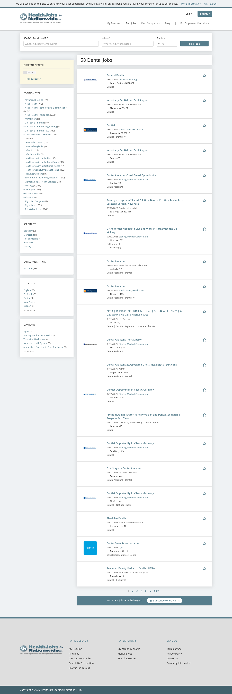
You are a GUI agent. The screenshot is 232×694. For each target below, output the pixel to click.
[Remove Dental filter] (24, 138)
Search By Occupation (81, 663)
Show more (29, 310)
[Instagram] (38, 661)
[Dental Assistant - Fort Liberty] (90, 344)
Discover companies (80, 658)
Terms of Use (174, 648)
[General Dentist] (90, 79)
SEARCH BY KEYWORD (35, 38)
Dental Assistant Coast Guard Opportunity (131, 175)
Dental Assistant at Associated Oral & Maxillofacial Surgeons (142, 364)
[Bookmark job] (205, 75)
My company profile (129, 648)
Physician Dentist (117, 518)
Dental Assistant (116, 261)
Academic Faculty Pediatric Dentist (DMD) (131, 568)
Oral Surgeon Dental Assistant (124, 468)
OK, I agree (210, 3)
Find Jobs (131, 23)
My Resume (113, 23)
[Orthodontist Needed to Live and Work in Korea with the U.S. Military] (90, 233)
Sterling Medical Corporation (133, 179)
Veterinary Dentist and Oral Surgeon (128, 100)
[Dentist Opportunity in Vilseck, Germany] (90, 394)
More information (191, 3)
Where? (106, 38)
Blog (167, 23)
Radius (161, 38)
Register (205, 13)
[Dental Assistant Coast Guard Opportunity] (90, 179)
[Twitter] (27, 661)
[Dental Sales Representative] (90, 547)
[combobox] (61, 44)
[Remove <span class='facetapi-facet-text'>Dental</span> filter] (25, 72)
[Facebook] (22, 661)
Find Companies (150, 23)
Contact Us (173, 658)
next (156, 590)
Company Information (179, 663)
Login (189, 13)
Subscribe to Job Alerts (166, 600)
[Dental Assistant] (90, 290)
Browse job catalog (79, 668)
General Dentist (116, 75)
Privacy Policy (174, 653)
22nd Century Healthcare (131, 129)
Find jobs (74, 653)
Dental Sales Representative (123, 543)
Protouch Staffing (128, 79)
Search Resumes (127, 658)
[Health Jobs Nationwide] (41, 18)
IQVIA (122, 547)
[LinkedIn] (33, 661)
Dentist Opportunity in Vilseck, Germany (130, 389)
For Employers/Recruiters (194, 23)
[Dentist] (90, 129)
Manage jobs (125, 653)
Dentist (111, 125)
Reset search (33, 78)
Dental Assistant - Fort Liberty (124, 339)
